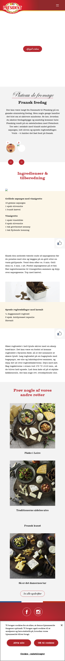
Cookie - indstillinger (32, 654)
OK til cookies (46, 643)
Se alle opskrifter (32, 593)
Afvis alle (18, 643)
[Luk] (61, 625)
